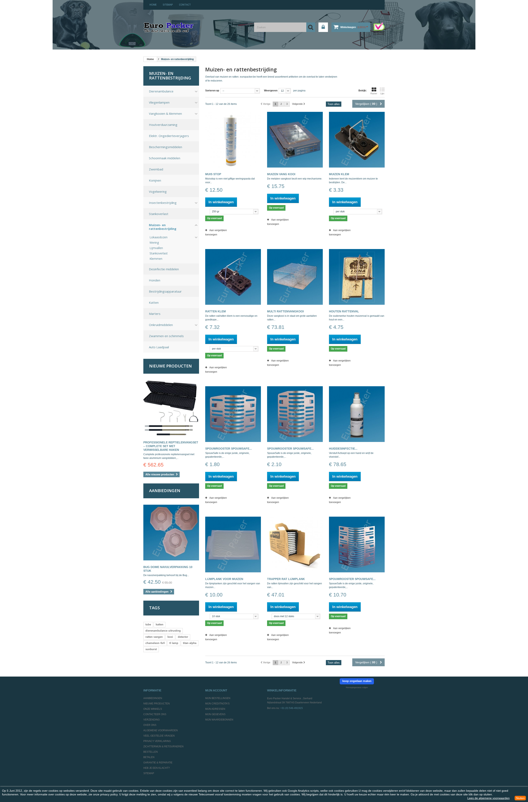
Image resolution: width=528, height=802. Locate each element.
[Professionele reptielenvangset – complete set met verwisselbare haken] (171, 408)
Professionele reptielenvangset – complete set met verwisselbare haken (170, 446)
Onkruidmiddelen (161, 325)
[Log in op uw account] (323, 27)
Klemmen (156, 259)
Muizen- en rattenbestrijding (162, 227)
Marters (154, 314)
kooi (170, 636)
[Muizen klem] (357, 140)
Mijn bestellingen (217, 698)
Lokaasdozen (158, 237)
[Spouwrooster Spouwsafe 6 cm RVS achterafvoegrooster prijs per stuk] (295, 414)
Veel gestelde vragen (159, 735)
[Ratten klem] (233, 277)
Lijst (382, 93)
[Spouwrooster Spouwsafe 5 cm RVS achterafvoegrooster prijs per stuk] (233, 414)
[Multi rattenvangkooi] (295, 277)
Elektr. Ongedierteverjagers (169, 136)
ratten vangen (154, 636)
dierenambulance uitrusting (163, 630)
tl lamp (173, 643)
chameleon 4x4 (155, 643)
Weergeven (270, 90)
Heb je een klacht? (156, 768)
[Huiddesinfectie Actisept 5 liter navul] (357, 414)
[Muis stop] (233, 140)
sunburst (151, 649)
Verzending (151, 719)
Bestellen (150, 751)
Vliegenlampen (159, 102)
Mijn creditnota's (217, 703)
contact (185, 4)
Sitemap (148, 773)
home (153, 4)
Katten (154, 302)
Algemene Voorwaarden (160, 730)
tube (148, 624)
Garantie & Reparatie (157, 762)
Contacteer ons (154, 714)
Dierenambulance (161, 91)
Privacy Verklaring (157, 741)
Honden (154, 280)
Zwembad (156, 169)
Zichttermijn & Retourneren (163, 746)
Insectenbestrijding (163, 203)
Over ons (149, 725)
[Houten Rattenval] (357, 277)
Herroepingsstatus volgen (357, 687)
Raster (373, 93)
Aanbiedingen (164, 490)
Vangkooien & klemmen (165, 113)
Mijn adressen (215, 709)
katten (159, 624)
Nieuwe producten (170, 366)
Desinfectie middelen (164, 269)
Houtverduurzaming (163, 125)
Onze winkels (152, 709)
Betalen (148, 757)
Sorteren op (212, 90)
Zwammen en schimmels (166, 336)
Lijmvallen (156, 248)
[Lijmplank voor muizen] (233, 544)
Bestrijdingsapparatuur (165, 291)
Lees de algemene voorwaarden (488, 798)
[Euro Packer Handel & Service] (168, 27)
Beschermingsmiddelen (165, 147)
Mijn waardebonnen (219, 719)
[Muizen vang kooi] (295, 140)
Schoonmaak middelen (164, 158)
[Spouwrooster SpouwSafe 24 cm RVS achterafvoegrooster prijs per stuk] (357, 544)
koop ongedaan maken (356, 681)
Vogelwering (158, 191)
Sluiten (520, 798)
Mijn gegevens (215, 714)
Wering (154, 242)
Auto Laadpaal (159, 347)
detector (183, 636)
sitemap (168, 4)
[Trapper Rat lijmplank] (295, 544)
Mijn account (216, 690)
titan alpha (189, 643)
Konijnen (155, 180)
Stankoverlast (158, 214)
